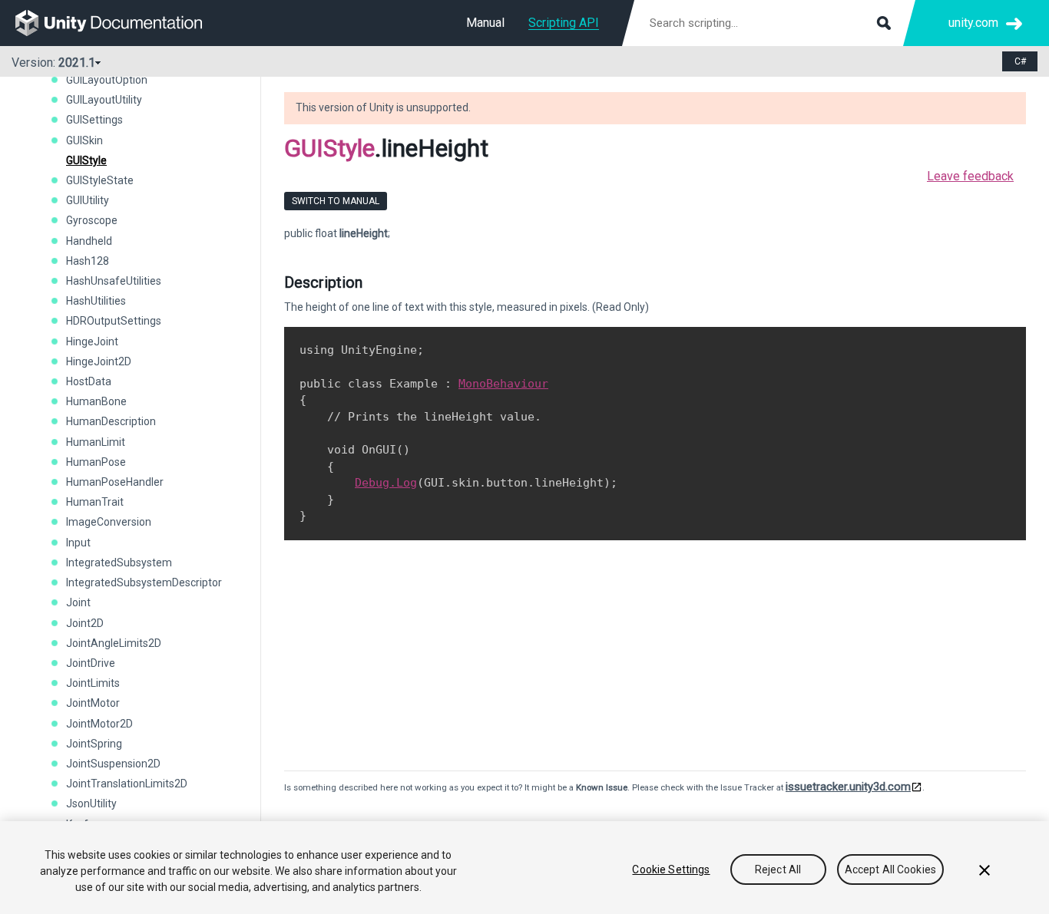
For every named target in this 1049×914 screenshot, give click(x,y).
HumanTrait (95, 502)
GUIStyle (86, 160)
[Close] (984, 870)
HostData (88, 381)
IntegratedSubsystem (119, 562)
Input (78, 542)
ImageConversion (108, 522)
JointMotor (93, 703)
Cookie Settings (671, 869)
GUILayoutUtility (104, 100)
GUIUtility (87, 200)
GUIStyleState (100, 180)
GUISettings (94, 120)
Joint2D (85, 623)
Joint (78, 602)
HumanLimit (95, 442)
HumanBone (96, 401)
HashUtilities (96, 301)
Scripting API (563, 22)
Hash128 (87, 261)
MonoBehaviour (503, 384)
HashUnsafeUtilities (113, 281)
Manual (485, 22)
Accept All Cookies (891, 869)
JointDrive (90, 663)
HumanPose (96, 462)
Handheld (89, 241)
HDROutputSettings (113, 321)
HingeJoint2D (98, 361)
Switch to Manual (335, 201)
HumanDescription (111, 421)
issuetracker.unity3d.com (848, 787)
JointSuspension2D (113, 763)
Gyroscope (91, 220)
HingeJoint (92, 341)
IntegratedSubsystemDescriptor (144, 582)
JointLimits (93, 683)
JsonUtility (91, 803)
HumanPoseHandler (115, 482)
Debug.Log (386, 483)
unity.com (973, 22)
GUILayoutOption (106, 80)
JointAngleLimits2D (113, 643)
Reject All (778, 869)
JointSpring (94, 743)
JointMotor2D (99, 724)
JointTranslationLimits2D (126, 783)
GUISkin (84, 140)
